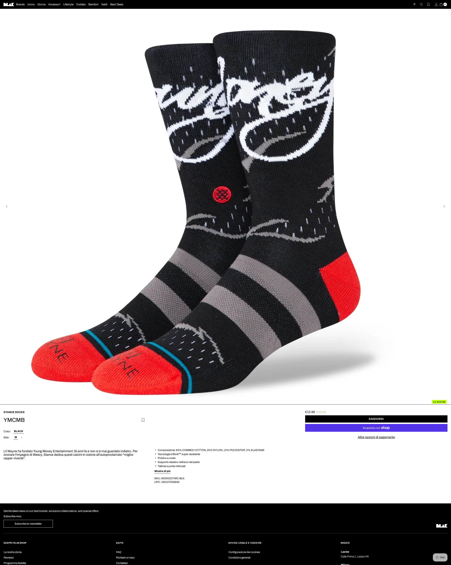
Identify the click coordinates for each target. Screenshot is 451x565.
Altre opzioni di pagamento (376, 437)
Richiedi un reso (125, 557)
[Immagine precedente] (7, 206)
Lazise (345, 551)
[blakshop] (9, 4)
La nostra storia (12, 552)
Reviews (9, 557)
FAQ (118, 552)
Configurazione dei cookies (244, 552)
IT (414, 4)
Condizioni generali (239, 557)
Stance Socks (14, 412)
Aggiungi (376, 418)
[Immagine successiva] (444, 206)
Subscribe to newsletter (28, 523)
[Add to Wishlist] (142, 419)
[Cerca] (419, 4)
